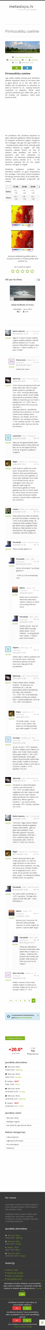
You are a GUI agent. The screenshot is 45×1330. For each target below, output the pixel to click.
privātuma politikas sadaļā (22, 1327)
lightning (16, 379)
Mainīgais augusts (13, 1122)
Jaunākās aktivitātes (16, 1062)
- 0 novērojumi (33, 509)
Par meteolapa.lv (12, 1144)
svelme (30, 57)
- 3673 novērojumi (32, 379)
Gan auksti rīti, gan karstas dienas (19, 1125)
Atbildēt (8, 338)
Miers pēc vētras (13, 1067)
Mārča (22, 588)
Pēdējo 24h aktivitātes (14, 1276)
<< (11, 1000)
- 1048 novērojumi (33, 542)
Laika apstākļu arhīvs (14, 1279)
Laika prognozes (14, 60)
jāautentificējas (24, 1018)
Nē (17, 1308)
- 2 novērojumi (31, 436)
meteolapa (34, 60)
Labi (22, 1294)
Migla (15, 462)
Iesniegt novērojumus (15, 1038)
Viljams (16, 647)
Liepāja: (12, 1081)
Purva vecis (21, 360)
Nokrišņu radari (12, 1270)
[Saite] (22, 293)
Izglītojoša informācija (14, 1141)
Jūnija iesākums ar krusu (22, 304)
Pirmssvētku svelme (17, 73)
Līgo (26, 57)
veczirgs (16, 738)
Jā (27, 1308)
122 (25, 60)
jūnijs (16, 57)
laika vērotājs (18, 973)
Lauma (15, 509)
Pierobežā (17, 542)
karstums (22, 57)
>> (37, 1006)
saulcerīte (17, 436)
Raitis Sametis (19, 331)
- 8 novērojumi (33, 462)
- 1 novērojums (34, 331)
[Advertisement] (22, 17)
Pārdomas (10, 1148)
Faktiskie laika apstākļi (14, 1273)
